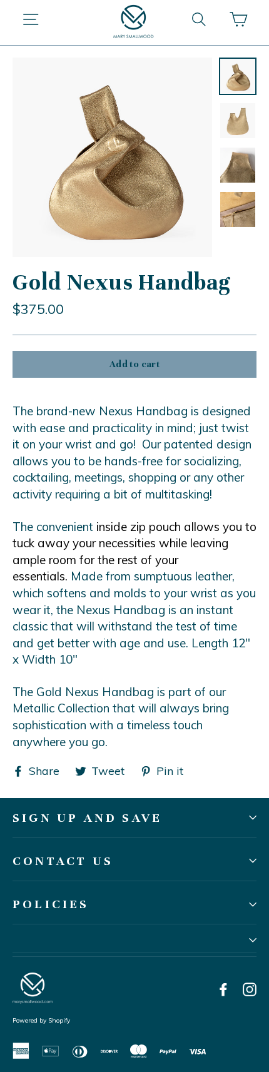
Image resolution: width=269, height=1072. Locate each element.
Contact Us (63, 861)
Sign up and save (87, 818)
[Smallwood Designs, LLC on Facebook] (223, 988)
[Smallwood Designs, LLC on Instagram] (249, 988)
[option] (112, 157)
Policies (51, 904)
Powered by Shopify (41, 1020)
